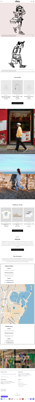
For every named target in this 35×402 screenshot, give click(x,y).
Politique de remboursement (22, 384)
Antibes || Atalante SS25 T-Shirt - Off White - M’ (6, 224)
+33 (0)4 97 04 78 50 (9, 340)
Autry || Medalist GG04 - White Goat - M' (17, 224)
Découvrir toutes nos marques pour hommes (9, 70)
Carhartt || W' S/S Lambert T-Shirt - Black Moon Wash (6, 97)
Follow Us (17, 361)
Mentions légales (20, 386)
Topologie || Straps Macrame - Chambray (29, 97)
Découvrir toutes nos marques (17, 249)
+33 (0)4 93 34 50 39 (9, 280)
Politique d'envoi (20, 383)
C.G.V (19, 381)
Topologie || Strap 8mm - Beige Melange (17, 97)
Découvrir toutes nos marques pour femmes (9, 35)
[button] (33, 1)
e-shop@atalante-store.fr (10, 282)
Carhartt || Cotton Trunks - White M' (29, 224)
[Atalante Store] (17, 1)
